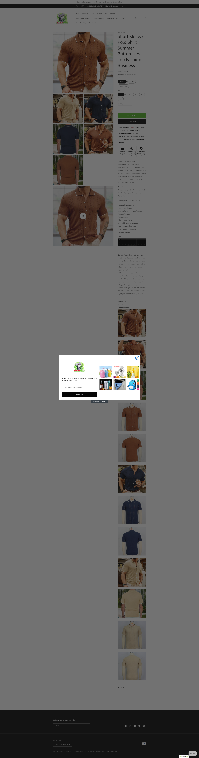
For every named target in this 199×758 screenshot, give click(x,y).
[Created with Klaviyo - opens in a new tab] (99, 401)
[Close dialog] (137, 358)
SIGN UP (79, 394)
